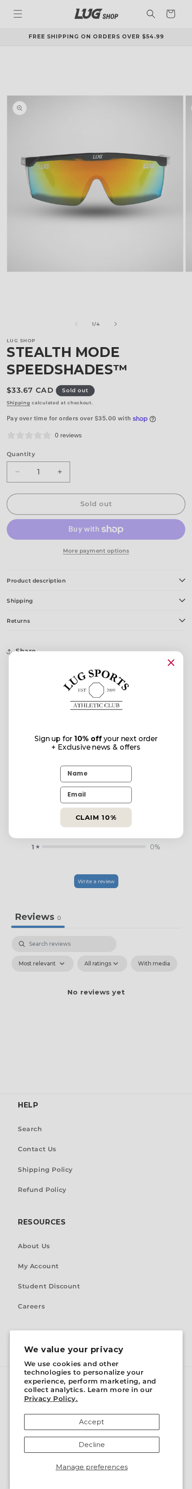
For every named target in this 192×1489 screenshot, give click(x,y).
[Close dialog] (171, 662)
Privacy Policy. (51, 1398)
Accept (91, 1422)
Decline (92, 1444)
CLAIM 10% (96, 817)
